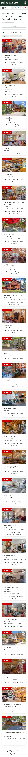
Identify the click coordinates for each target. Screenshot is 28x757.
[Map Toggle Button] (18, 7)
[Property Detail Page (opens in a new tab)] (14, 46)
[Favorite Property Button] (23, 41)
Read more (14, 26)
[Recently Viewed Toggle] (22, 7)
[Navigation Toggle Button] (25, 2)
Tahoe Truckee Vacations (14, 752)
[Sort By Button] (15, 7)
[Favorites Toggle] (25, 7)
